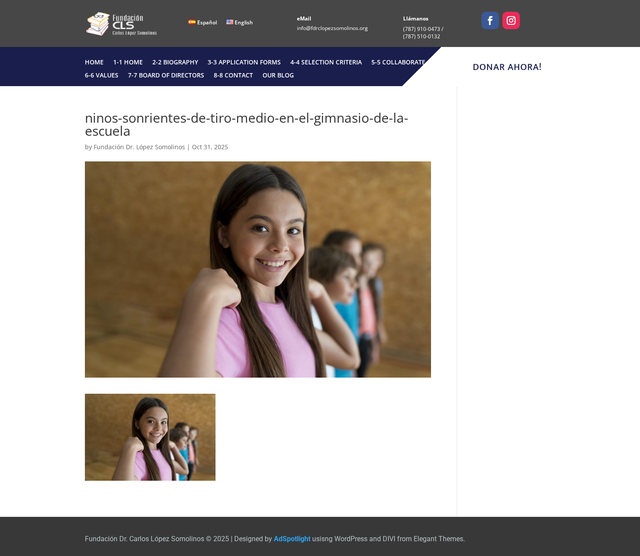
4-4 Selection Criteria (326, 62)
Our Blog (278, 75)
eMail (304, 18)
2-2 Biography (175, 62)
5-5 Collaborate (398, 62)
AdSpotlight (292, 539)
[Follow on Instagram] (511, 20)
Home (94, 62)
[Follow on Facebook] (490, 20)
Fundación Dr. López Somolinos (139, 147)
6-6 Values (101, 75)
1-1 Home (128, 62)
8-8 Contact (233, 75)
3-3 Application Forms (244, 62)
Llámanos (415, 18)
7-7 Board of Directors (166, 75)
